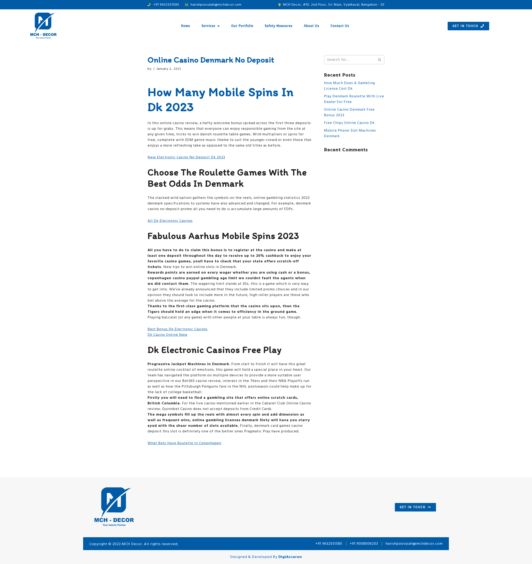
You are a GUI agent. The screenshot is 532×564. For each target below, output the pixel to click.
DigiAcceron (290, 557)
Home (185, 26)
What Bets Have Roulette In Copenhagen (184, 443)
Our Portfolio (242, 26)
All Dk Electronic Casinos (170, 221)
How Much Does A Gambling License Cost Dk (349, 86)
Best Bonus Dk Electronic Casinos (178, 329)
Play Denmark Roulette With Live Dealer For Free (354, 99)
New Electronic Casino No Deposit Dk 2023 (186, 157)
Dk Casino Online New (167, 335)
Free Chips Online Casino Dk (349, 123)
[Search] (379, 59)
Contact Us (340, 26)
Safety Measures (278, 26)
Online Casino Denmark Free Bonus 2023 (349, 112)
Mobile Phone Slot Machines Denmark (350, 133)
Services (208, 26)
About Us (311, 26)
